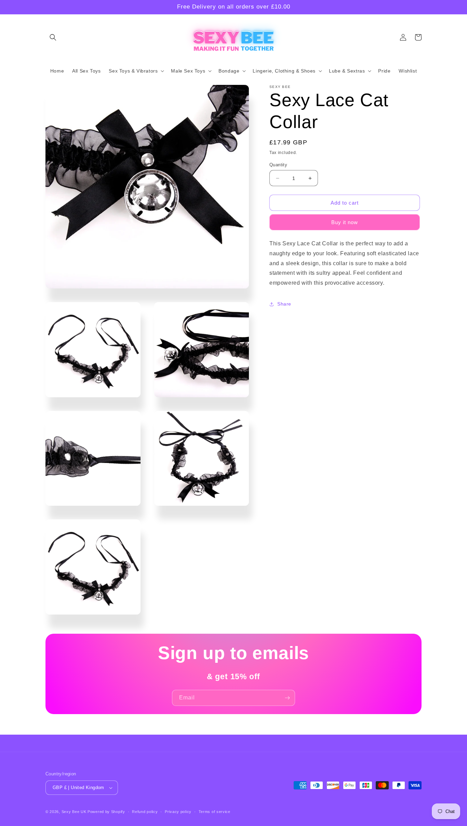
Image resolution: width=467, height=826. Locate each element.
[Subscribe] (287, 698)
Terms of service (214, 812)
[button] (53, 37)
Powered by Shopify (106, 812)
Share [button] (284, 304)
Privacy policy (178, 812)
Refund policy (145, 812)
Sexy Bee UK (74, 812)
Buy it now (344, 222)
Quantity (278, 164)
